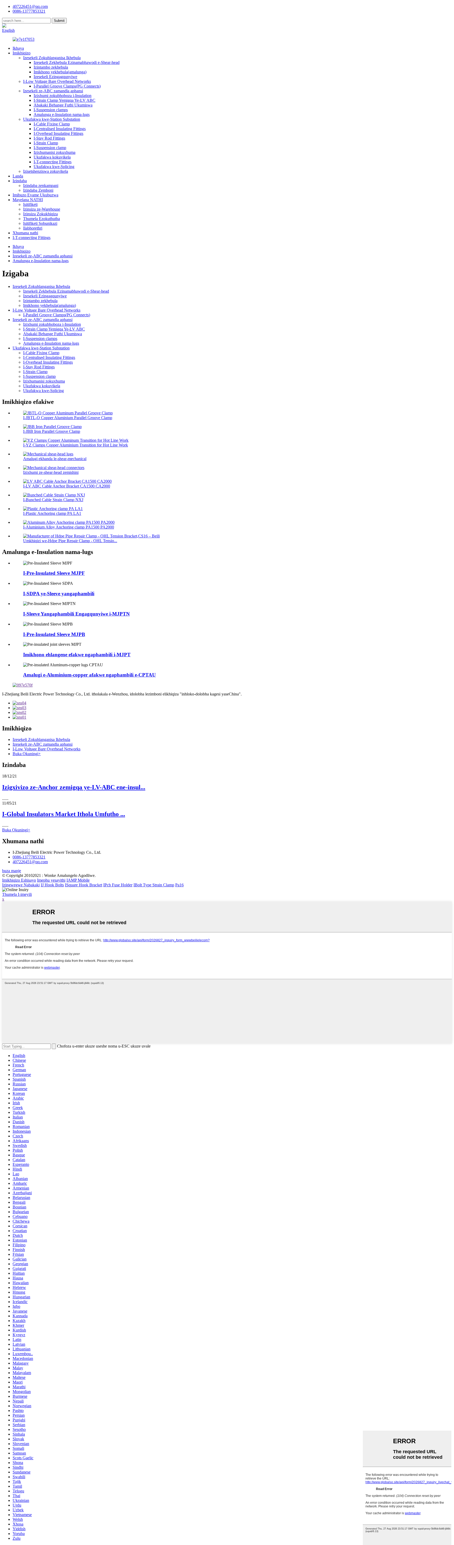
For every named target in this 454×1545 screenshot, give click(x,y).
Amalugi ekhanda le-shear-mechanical (54, 458)
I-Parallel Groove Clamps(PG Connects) (67, 86)
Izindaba (20, 181)
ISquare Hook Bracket (83, 885)
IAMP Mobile (78, 880)
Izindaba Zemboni (38, 190)
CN (24, 25)
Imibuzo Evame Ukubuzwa (35, 195)
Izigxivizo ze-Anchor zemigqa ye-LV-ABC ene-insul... (73, 787)
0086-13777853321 (29, 857)
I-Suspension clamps (51, 110)
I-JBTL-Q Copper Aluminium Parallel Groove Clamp (67, 417)
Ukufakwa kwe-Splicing (54, 166)
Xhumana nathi (25, 233)
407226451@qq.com (30, 6)
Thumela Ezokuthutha (41, 218)
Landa (18, 176)
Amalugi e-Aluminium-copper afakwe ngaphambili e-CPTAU (89, 675)
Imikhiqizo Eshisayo (19, 880)
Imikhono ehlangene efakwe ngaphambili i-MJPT (77, 654)
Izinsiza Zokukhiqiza (40, 214)
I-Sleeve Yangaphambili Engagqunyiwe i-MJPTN (76, 614)
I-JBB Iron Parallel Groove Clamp (51, 431)
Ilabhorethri (32, 228)
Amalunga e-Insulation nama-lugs (62, 114)
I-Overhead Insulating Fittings (58, 133)
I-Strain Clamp (46, 143)
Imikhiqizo (21, 53)
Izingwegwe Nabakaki (21, 885)
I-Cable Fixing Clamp (52, 124)
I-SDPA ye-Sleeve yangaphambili (58, 593)
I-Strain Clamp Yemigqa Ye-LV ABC (64, 100)
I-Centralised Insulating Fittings (60, 128)
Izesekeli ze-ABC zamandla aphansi (53, 91)
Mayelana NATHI (28, 199)
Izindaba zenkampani (40, 185)
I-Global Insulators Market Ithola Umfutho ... (63, 814)
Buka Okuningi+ (27, 753)
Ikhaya (18, 48)
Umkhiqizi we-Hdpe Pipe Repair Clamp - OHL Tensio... (70, 540)
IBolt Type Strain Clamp (153, 885)
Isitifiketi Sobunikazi (40, 223)
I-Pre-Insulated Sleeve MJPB (54, 634)
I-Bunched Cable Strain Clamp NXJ (53, 499)
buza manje (11, 870)
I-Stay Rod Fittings (49, 138)
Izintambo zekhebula (51, 67)
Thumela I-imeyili (17, 894)
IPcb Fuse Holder (117, 885)
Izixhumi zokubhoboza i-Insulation (62, 95)
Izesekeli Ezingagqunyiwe (55, 76)
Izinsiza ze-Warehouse (41, 209)
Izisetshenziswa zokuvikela (45, 171)
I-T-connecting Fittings (52, 162)
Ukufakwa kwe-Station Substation (51, 119)
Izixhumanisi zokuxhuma (54, 152)
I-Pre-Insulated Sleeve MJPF (54, 573)
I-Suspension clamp (50, 147)
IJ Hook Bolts (52, 885)
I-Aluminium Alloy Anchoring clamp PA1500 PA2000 (68, 527)
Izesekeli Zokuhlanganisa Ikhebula (52, 57)
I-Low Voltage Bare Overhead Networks (57, 81)
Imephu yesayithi (51, 880)
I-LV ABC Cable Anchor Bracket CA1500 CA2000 (66, 486)
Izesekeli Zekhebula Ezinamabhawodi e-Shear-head (77, 62)
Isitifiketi (30, 204)
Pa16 (179, 885)
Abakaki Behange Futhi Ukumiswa (63, 105)
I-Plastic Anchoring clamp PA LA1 (52, 513)
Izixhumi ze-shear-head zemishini (51, 472)
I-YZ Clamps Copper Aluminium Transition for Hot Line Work (75, 445)
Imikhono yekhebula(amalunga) (60, 72)
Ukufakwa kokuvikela (52, 157)
